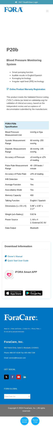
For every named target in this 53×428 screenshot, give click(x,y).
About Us (6, 328)
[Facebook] (12, 377)
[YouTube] (18, 377)
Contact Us (26, 328)
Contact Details (24, 421)
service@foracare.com (17, 358)
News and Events (16, 328)
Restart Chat (35, 421)
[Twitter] (6, 377)
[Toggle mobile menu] (47, 11)
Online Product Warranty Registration (27, 89)
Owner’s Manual (15, 256)
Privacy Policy (36, 328)
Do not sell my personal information (14, 331)
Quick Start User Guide (18, 260)
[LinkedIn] (24, 377)
